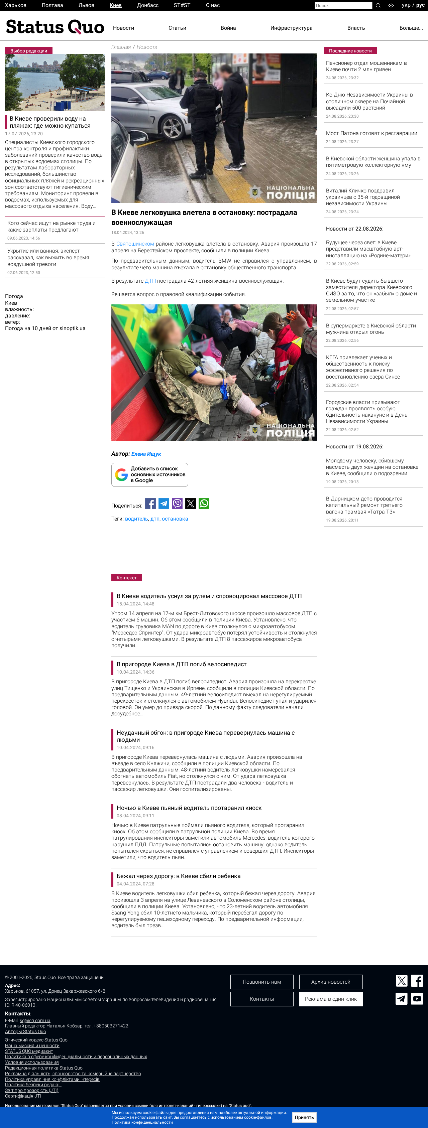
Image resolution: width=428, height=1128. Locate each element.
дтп (154, 519)
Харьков (15, 5)
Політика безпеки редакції (33, 1084)
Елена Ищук (146, 454)
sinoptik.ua (73, 328)
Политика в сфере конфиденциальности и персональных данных (76, 1056)
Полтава (52, 5)
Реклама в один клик (331, 999)
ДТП (150, 281)
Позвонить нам (262, 982)
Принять (304, 1117)
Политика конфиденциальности (142, 1122)
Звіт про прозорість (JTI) (32, 1090)
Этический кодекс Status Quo (36, 1039)
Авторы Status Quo (25, 1031)
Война (228, 28)
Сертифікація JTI (23, 1096)
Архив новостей (330, 982)
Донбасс (147, 5)
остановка (175, 519)
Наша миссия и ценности (32, 1045)
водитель (136, 519)
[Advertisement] (214, 549)
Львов (86, 5)
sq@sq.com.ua (35, 1020)
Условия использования (32, 1062)
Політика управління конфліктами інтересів (52, 1079)
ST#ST (182, 5)
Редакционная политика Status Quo (44, 1068)
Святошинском (135, 244)
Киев (116, 5)
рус (420, 5)
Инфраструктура (292, 28)
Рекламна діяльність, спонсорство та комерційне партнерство (73, 1073)
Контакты (17, 1013)
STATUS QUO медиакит (29, 1051)
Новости (123, 28)
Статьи (177, 28)
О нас (213, 5)
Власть (356, 28)
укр (406, 5)
